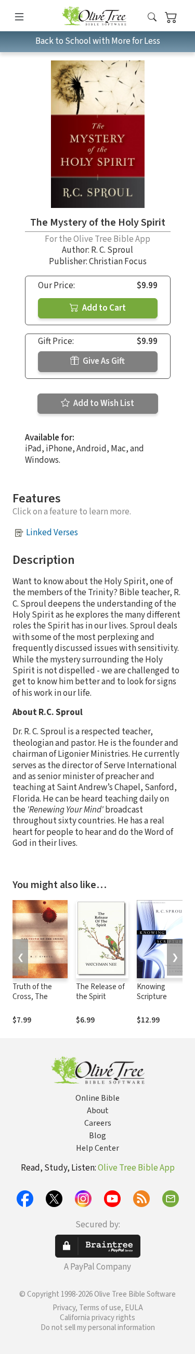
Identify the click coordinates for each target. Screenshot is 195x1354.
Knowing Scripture (152, 991)
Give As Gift (103, 361)
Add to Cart (103, 308)
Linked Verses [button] (52, 532)
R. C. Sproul (112, 250)
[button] (152, 17)
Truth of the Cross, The (32, 991)
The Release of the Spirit (100, 991)
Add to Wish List (103, 403)
